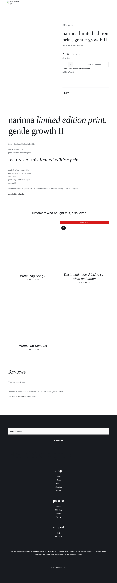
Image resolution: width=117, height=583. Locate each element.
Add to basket (94, 64)
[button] (76, 69)
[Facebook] (94, 93)
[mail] (68, 571)
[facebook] (52, 571)
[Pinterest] (102, 93)
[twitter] (56, 571)
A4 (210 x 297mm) (24, 173)
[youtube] (64, 571)
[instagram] (49, 571)
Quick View (41, 247)
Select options (26, 247)
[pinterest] (60, 571)
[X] (98, 93)
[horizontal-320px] (15, 2)
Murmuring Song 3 (33, 276)
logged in (21, 396)
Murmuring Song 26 (33, 345)
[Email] (107, 93)
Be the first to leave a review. (72, 45)
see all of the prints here (16, 194)
